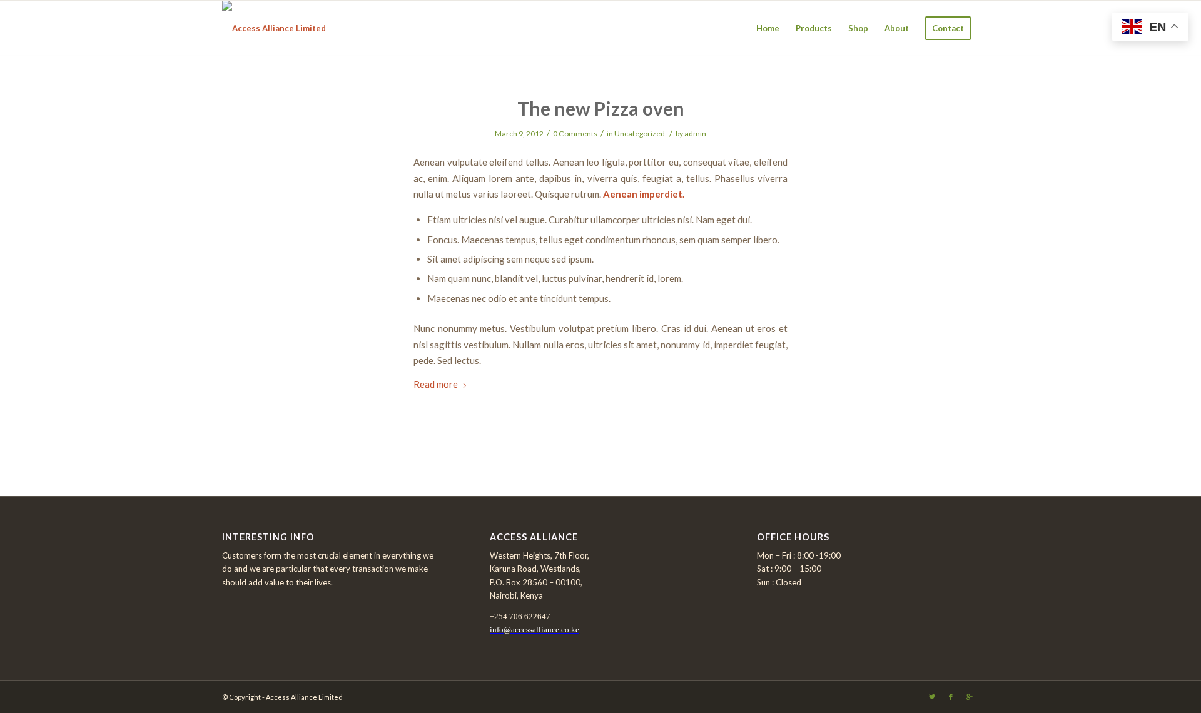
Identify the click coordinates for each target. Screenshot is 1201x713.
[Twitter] (932, 696)
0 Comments (575, 133)
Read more (435, 384)
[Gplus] (969, 696)
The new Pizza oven (600, 108)
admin (695, 133)
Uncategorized (639, 133)
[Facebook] (950, 696)
